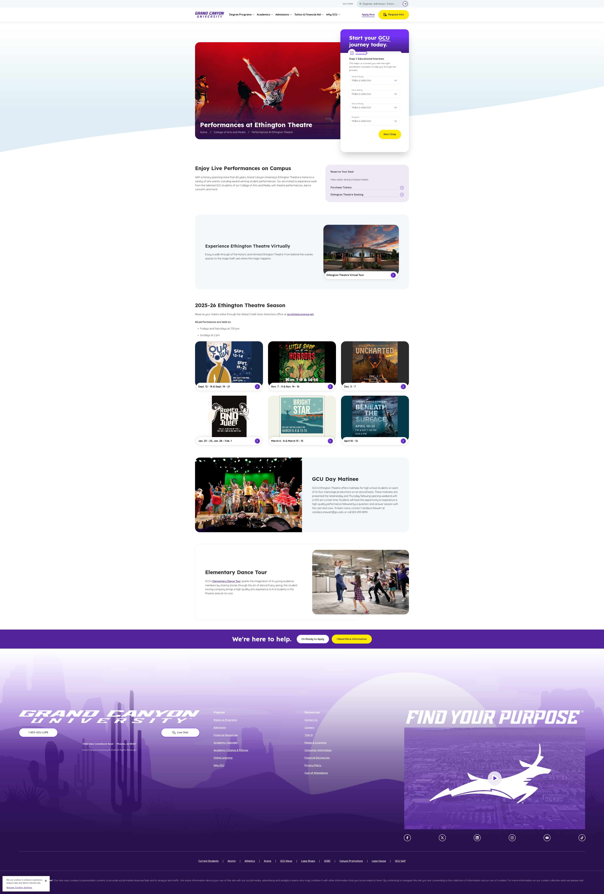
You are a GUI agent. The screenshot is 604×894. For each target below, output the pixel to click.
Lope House (379, 860)
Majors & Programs (225, 720)
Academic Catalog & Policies (231, 750)
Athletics (250, 860)
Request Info (396, 14)
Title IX (309, 735)
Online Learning (223, 757)
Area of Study (357, 103)
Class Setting (357, 90)
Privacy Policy (313, 765)
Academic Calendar (225, 742)
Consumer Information (318, 750)
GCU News (286, 860)
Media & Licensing (315, 742)
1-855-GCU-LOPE (38, 732)
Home (203, 132)
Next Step (390, 134)
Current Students (208, 860)
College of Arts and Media (229, 132)
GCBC (327, 860)
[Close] (45, 880)
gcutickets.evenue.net (300, 314)
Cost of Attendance (316, 772)
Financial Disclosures (317, 757)
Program (355, 117)
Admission (220, 727)
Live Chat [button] (182, 732)
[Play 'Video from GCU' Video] (495, 778)
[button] (374, 80)
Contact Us (311, 720)
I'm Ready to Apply (313, 639)
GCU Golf (400, 860)
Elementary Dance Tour (227, 581)
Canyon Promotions (351, 860)
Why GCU (219, 765)
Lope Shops (308, 860)
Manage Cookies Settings (19, 887)
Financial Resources (226, 735)
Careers (309, 727)
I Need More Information (352, 639)
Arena (267, 860)
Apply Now (368, 14)
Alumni (232, 860)
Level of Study (358, 76)
